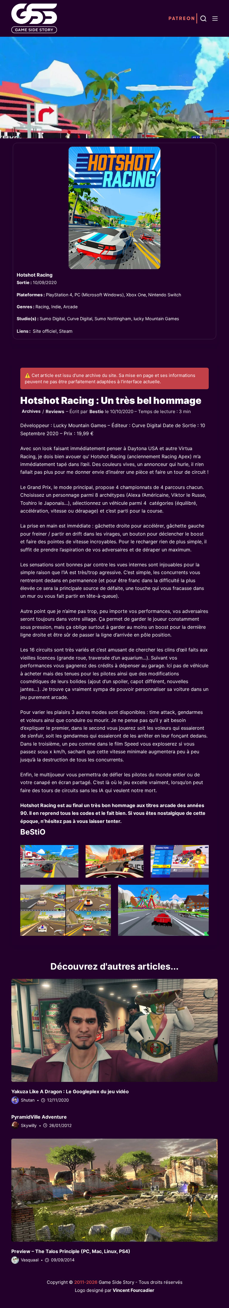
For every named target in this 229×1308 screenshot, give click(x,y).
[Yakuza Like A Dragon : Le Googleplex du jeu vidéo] (114, 1030)
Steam (65, 331)
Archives (31, 411)
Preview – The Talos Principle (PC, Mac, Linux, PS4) (70, 1251)
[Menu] (215, 18)
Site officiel (45, 331)
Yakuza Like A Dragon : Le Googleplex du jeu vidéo (70, 1091)
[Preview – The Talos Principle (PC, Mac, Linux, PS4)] (114, 1190)
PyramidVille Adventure (39, 1117)
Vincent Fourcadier (133, 1290)
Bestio (96, 411)
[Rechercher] (203, 19)
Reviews (55, 411)
